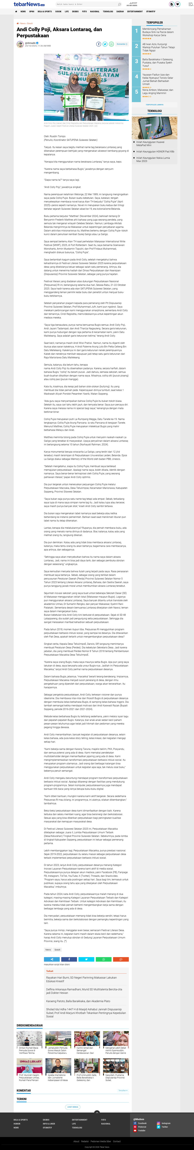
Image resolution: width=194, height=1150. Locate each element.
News (23, 11)
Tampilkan (122, 1091)
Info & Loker (49, 1124)
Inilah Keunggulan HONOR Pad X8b (155, 151)
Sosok (58, 11)
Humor (17, 1124)
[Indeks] (171, 4)
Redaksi (85, 1141)
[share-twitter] (105, 44)
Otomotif (150, 11)
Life (67, 11)
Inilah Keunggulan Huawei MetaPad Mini (150, 144)
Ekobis (75, 11)
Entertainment (135, 11)
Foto (84, 11)
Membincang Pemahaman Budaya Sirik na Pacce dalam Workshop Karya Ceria (158, 32)
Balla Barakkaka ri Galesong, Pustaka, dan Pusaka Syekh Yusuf (157, 62)
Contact (117, 1141)
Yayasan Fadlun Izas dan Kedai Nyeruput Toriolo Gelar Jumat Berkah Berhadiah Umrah (157, 79)
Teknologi (108, 11)
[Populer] (177, 4)
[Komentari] (121, 959)
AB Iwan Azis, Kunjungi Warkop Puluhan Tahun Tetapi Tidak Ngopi (158, 47)
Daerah (120, 11)
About (76, 1141)
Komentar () (122, 44)
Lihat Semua (72, 1107)
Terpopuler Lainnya (154, 105)
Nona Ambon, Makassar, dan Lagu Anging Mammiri (157, 92)
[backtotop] (97, 1113)
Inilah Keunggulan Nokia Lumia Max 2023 (153, 159)
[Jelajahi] (190, 4)
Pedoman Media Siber (101, 1141)
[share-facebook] (98, 44)
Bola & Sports (45, 11)
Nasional (94, 11)
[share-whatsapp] (111, 44)
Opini (31, 11)
